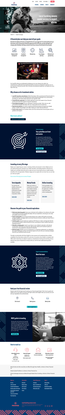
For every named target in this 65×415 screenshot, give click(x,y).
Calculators (35, 382)
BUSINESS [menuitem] (42, 4)
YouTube (51, 406)
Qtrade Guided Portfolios (48, 388)
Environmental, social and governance (14, 391)
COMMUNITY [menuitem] (52, 4)
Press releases (24, 388)
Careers (36, 1)
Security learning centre (37, 386)
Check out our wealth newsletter (18, 119)
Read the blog (15, 334)
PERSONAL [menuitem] (37, 4)
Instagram (47, 406)
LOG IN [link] (52, 1)
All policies (23, 382)
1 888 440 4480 (15, 357)
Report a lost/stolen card (37, 384)
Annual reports (24, 386)
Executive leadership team (14, 386)
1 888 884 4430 (26, 355)
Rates (33, 1)
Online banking (47, 382)
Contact (40, 1)
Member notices (24, 384)
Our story (11, 382)
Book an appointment (41, 151)
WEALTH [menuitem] (47, 4)
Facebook (45, 406)
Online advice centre (36, 388)
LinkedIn (49, 406)
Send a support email (27, 357)
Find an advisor (40, 273)
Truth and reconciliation (14, 393)
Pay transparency (13, 395)
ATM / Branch (45, 1)
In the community (13, 384)
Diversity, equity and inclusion (15, 388)
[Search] (49, 1)
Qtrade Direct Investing (48, 386)
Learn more (14, 196)
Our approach (39, 148)
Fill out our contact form (38, 354)
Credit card (46, 384)
